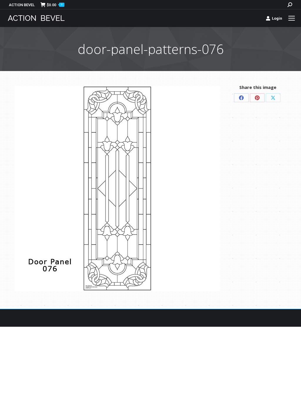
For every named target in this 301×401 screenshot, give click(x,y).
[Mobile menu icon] (291, 18)
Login (277, 18)
